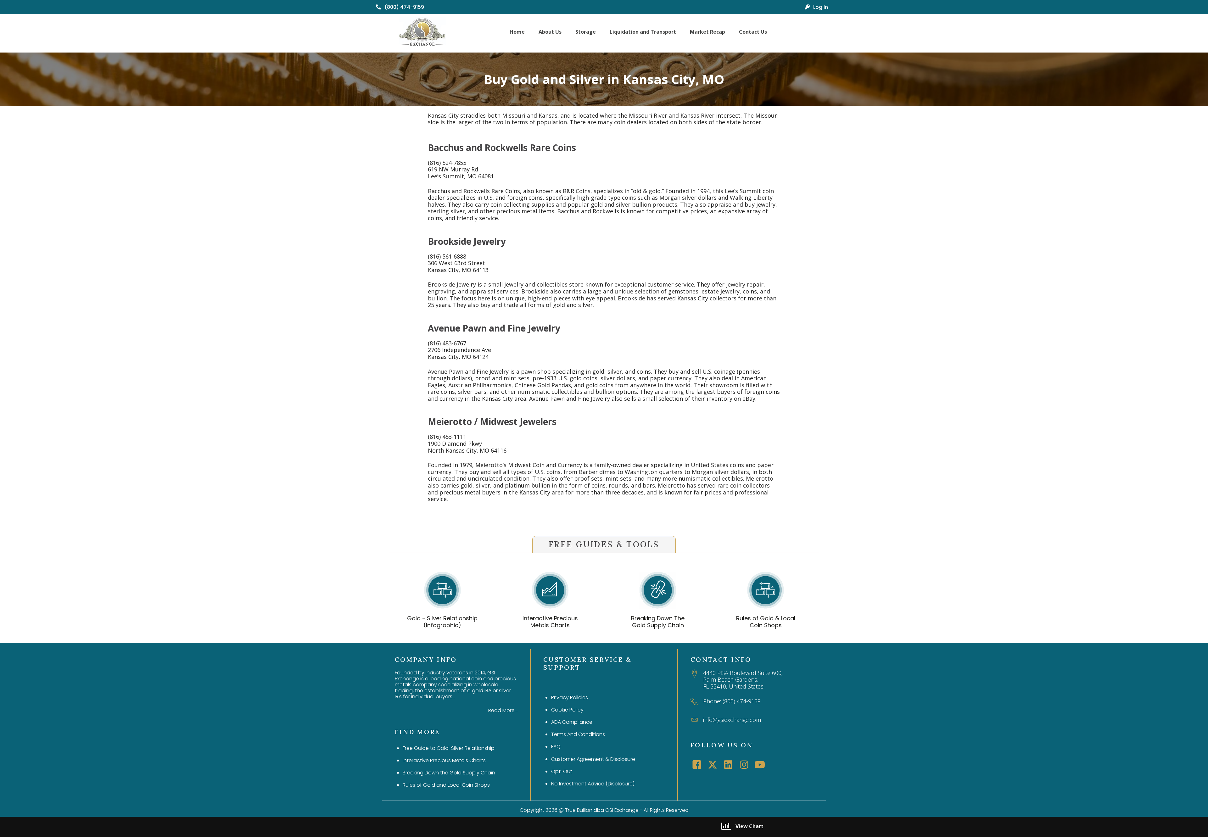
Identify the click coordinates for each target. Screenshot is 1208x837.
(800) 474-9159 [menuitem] (403, 7)
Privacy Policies (569, 697)
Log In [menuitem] (820, 7)
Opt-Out (561, 771)
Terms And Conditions (578, 734)
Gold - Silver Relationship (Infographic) (442, 621)
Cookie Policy (567, 709)
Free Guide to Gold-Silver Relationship (449, 748)
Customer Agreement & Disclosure (593, 759)
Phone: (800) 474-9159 (732, 701)
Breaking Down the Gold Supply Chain (449, 772)
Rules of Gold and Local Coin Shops (446, 785)
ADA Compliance (571, 722)
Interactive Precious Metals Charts (550, 621)
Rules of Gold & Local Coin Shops (765, 621)
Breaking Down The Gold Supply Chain (658, 621)
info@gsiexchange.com (732, 719)
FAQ (556, 746)
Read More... (502, 710)
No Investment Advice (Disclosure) (593, 783)
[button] (697, 764)
